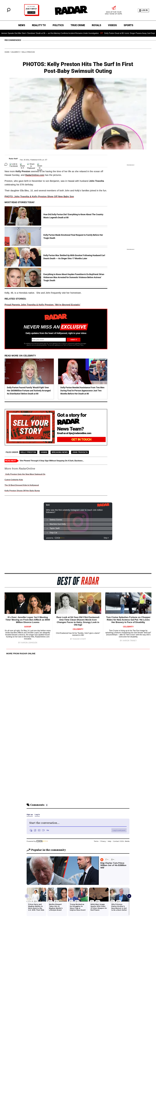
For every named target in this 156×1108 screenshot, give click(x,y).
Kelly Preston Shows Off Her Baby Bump (22, 491)
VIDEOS (112, 25)
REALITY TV (39, 25)
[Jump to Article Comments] (6, 164)
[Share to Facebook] (14, 164)
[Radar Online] (71, 10)
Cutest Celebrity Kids (14, 480)
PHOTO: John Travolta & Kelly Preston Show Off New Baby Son (39, 196)
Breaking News (60, 452)
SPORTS (128, 25)
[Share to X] (22, 164)
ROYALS (96, 25)
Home (7, 52)
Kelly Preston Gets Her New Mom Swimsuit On (25, 474)
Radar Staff (13, 159)
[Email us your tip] (31, 15)
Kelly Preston (28, 52)
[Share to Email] (39, 164)
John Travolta (80, 452)
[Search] (8, 11)
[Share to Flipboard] (31, 164)
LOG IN (144, 10)
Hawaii (44, 452)
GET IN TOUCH (81, 439)
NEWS (21, 25)
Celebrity (15, 52)
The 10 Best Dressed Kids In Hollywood (22, 485)
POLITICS (58, 25)
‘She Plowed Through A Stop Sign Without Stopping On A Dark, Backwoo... (51, 461)
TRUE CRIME (78, 25)
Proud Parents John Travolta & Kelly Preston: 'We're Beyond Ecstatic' (42, 304)
